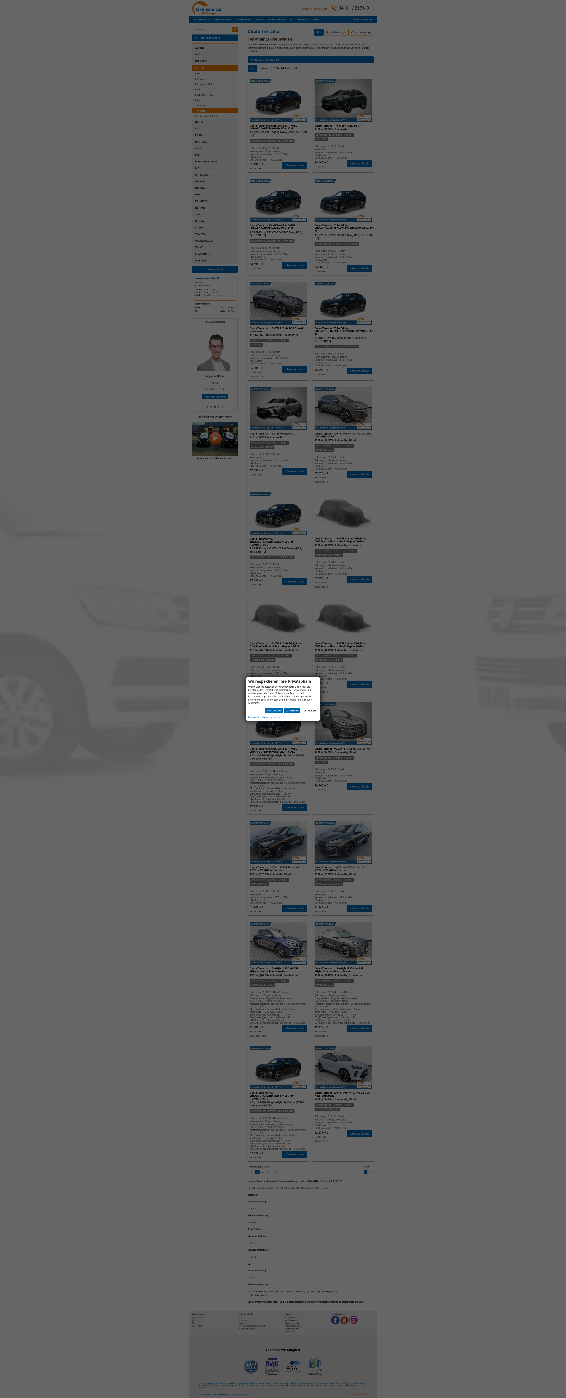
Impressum (276, 717)
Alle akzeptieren (274, 711)
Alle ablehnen (292, 711)
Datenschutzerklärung (258, 717)
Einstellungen (310, 711)
